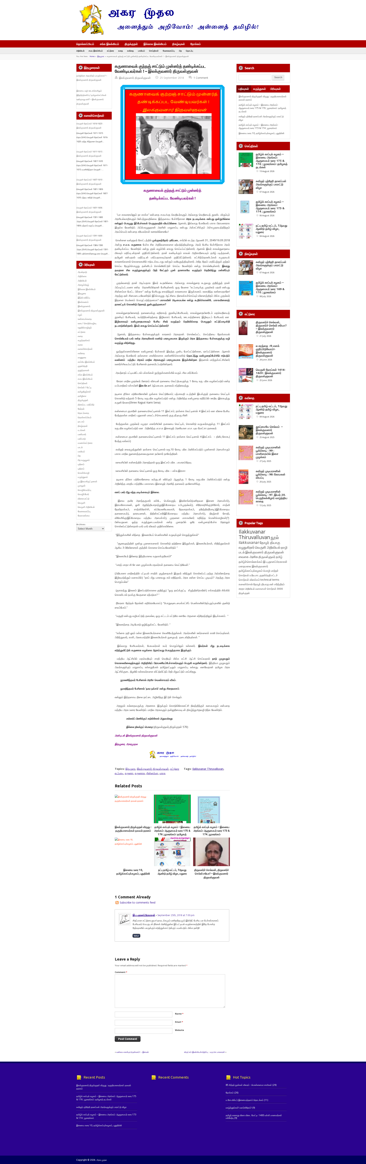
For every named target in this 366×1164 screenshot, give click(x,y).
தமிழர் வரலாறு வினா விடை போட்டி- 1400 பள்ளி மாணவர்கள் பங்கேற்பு (254, 1117)
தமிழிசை (82, 396)
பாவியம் (141, 50)
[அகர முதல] (167, 33)
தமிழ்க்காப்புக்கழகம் (251, 570)
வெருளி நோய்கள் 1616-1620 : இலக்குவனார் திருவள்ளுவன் (271, 373)
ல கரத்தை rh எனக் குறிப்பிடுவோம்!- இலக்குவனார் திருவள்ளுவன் (267, 350)
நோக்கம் (195, 44)
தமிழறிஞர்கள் (84, 391)
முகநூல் (81, 485)
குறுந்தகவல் (83, 370)
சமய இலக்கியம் (96, 50)
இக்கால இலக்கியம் (155, 44)
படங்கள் (81, 430)
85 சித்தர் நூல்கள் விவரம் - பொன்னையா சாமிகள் (249, 1085)
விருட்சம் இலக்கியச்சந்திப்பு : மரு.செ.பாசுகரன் (204, 1052)
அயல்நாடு (82, 272)
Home (92, 56)
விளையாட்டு (83, 498)
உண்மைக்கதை (85, 319)
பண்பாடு (82, 438)
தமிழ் (279, 557)
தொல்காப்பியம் (85, 44)
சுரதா (242, 588)
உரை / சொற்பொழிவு (87, 323)
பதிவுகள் (243, 88)
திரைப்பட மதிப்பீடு (86, 404)
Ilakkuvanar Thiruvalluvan (207, 769)
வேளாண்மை (84, 515)
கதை (120, 50)
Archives (80, 524)
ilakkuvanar (249, 542)
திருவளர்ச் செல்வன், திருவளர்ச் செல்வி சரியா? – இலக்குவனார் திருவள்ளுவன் (211, 873)
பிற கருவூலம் (84, 460)
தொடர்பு (189, 50)
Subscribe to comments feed (137, 902)
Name (179, 1013)
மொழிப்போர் (83, 494)
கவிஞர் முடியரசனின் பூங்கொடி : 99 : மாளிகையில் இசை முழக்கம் (268, 452)
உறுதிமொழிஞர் (85, 327)
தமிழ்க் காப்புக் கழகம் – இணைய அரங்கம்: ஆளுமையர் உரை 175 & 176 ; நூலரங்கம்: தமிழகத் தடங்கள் (262, 108)
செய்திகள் (154, 50)
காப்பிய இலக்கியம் (86, 361)
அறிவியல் (80, 50)
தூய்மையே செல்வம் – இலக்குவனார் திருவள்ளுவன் (269, 430)
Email (179, 1021)
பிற (180, 50)
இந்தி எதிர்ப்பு (84, 297)
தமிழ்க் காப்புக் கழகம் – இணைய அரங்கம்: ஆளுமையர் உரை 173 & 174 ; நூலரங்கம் (211, 831)
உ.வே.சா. (254, 575)
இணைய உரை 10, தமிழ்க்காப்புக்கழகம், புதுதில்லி (261, 133)
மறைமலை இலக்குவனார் (253, 566)
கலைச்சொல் (246, 584)
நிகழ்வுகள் (178, 44)
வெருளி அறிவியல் (86, 507)
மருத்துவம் (83, 477)
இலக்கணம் (83, 302)
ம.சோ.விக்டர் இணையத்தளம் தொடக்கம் (244, 1100)
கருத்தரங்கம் (84, 340)
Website (179, 1030)
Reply (136, 936)
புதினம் (81, 464)
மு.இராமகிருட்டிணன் (87, 481)
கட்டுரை (110, 50)
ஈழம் (80, 314)
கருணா (129, 773)
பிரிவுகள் (275, 88)
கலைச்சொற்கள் (85, 348)
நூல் (275, 537)
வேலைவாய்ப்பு (169, 50)
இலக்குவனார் (84, 306)
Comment (121, 972)
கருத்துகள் (259, 88)
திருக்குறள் (131, 44)
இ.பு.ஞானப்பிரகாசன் (144, 915)
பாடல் (80, 447)
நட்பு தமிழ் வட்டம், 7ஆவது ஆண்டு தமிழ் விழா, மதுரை (271, 229)
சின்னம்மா (152, 773)
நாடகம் (81, 421)
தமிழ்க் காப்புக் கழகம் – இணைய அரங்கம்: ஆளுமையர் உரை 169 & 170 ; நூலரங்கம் (270, 287)
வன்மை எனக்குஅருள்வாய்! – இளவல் (132, 1052)
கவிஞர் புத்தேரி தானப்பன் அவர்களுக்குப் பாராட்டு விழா (271, 184)
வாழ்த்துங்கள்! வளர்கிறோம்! (239, 1107)
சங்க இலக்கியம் (109, 44)
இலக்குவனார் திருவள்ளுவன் (135, 78)
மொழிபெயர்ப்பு (84, 490)
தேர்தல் (81, 408)
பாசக (163, 773)
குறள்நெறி (82, 366)
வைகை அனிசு (248, 557)
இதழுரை (100, 56)
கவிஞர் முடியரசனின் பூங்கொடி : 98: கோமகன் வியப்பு (270, 474)
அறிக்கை (82, 276)
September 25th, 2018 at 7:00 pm (175, 915)
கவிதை (130, 50)
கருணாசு (140, 773)
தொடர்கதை (83, 413)
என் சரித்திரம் (277, 584)
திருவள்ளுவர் (266, 557)
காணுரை (82, 357)
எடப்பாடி (119, 773)
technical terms (269, 579)
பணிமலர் (82, 434)
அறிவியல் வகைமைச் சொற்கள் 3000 (264, 588)
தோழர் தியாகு (261, 584)
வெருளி (81, 502)
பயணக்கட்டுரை (85, 443)
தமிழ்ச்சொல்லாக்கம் (250, 562)
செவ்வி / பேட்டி (85, 387)
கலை (80, 344)
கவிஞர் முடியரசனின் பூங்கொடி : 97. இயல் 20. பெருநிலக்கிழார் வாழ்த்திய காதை (271, 496)
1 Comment (200, 78)
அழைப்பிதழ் (83, 284)
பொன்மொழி (83, 472)
